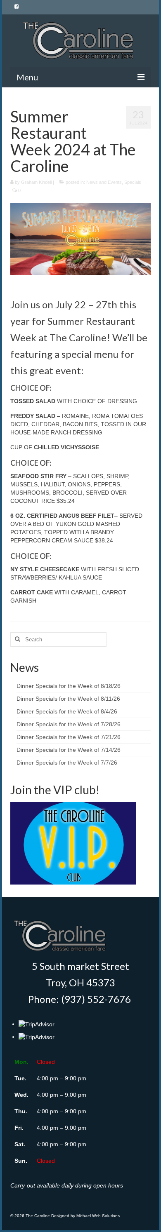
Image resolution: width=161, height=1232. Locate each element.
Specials (132, 182)
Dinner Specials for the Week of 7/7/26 (67, 762)
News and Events (104, 182)
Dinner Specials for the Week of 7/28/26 (69, 724)
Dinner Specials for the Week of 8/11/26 (68, 698)
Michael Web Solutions (98, 1215)
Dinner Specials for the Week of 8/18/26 (69, 686)
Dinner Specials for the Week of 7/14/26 (69, 749)
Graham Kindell (36, 182)
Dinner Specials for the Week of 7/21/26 (69, 737)
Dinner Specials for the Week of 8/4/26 (67, 711)
